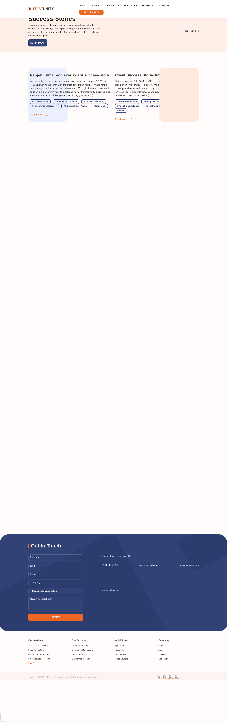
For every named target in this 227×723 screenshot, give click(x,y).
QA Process (120, 654)
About (83, 5)
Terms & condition (74, 677)
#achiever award (40, 101)
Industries (119, 650)
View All (31, 663)
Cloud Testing (78, 654)
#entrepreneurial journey (44, 106)
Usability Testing (80, 645)
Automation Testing (38, 645)
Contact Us (164, 659)
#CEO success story (94, 101)
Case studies (121, 659)
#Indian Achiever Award (75, 106)
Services (97, 5)
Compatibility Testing (82, 650)
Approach (120, 645)
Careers (162, 654)
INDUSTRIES (164, 5)
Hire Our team (91, 12)
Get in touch (37, 43)
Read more (36, 114)
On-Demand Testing (82, 659)
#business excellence (66, 101)
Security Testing (36, 650)
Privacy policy (90, 677)
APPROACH (147, 5)
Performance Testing (38, 654)
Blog (160, 645)
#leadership (100, 106)
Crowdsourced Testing (39, 659)
